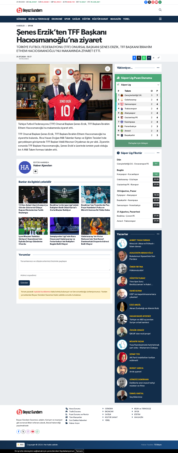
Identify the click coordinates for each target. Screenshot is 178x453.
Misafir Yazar (137, 342)
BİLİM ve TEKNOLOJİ (38, 19)
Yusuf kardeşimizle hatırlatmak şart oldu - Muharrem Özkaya (144, 346)
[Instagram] (28, 432)
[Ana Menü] (160, 19)
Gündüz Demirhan (139, 380)
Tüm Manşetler (75, 417)
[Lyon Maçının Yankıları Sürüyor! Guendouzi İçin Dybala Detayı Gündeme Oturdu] (33, 226)
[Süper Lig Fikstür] (158, 153)
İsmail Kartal (137, 394)
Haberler (20, 26)
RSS (21, 445)
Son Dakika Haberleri (78, 420)
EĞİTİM (86, 19)
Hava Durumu (74, 409)
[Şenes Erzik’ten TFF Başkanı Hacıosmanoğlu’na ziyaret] (64, 92)
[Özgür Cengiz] (122, 332)
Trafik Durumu (75, 412)
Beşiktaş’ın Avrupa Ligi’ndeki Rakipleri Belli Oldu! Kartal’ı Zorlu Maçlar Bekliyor (64, 207)
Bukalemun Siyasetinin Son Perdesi (142, 257)
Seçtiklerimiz (136, 397)
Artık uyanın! (135, 372)
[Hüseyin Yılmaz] (122, 281)
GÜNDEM (21, 19)
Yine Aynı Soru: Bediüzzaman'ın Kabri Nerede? (140, 283)
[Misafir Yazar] (122, 344)
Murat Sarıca (136, 368)
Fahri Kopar (136, 291)
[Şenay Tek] (122, 357)
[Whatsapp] (37, 432)
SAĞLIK (76, 19)
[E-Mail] (35, 171)
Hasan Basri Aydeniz (140, 316)
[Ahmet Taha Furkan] (122, 243)
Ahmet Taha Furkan (140, 240)
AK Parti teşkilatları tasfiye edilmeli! (142, 359)
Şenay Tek (135, 354)
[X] (23, 432)
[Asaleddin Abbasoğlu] (122, 256)
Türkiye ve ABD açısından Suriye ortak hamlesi (141, 321)
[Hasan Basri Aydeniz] (122, 319)
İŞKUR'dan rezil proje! (140, 334)
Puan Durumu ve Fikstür (79, 414)
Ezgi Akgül (135, 305)
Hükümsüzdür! (136, 270)
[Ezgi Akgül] (122, 306)
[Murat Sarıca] (122, 370)
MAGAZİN (115, 19)
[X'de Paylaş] (139, 58)
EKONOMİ (57, 19)
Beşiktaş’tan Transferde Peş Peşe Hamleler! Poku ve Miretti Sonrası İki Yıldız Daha (95, 207)
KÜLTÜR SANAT (100, 19)
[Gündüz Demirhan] (122, 382)
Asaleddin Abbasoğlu (141, 253)
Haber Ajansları (42, 165)
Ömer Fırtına (136, 267)
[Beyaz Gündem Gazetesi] (29, 10)
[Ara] (160, 10)
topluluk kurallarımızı (42, 292)
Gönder (24, 283)
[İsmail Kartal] (122, 395)
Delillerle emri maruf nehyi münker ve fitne (142, 384)
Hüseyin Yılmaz (137, 278)
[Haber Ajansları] (25, 167)
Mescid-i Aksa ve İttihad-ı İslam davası (142, 245)
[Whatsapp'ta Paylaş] (144, 58)
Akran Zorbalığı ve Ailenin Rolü (144, 308)
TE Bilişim (158, 445)
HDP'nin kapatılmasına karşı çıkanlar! (143, 295)
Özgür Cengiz (137, 330)
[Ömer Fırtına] (122, 268)
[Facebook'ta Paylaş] (134, 58)
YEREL (126, 19)
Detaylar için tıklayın (138, 143)
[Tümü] (158, 68)
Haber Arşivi (74, 423)
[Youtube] (32, 432)
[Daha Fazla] (149, 58)
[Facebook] (18, 432)
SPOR (67, 19)
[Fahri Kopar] (122, 294)
